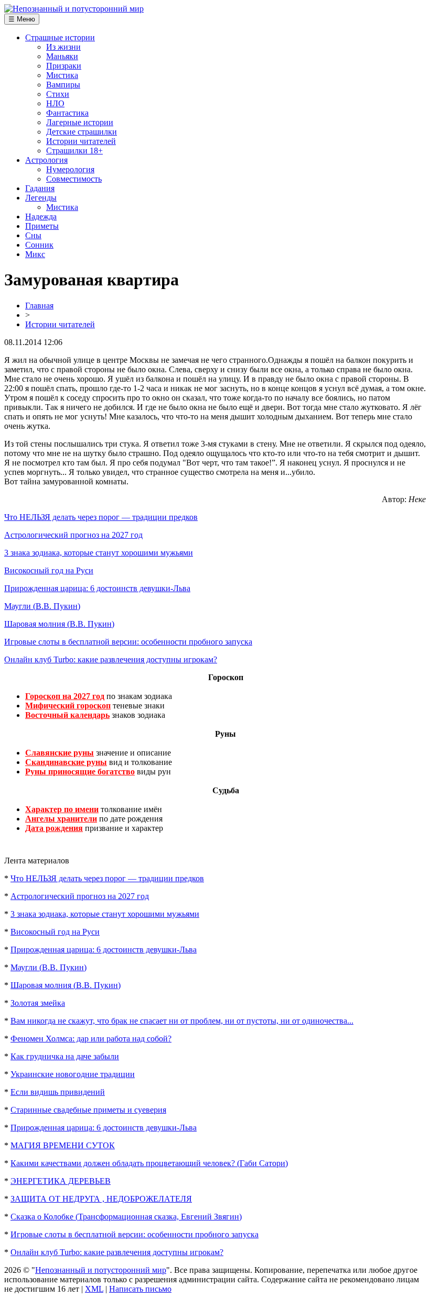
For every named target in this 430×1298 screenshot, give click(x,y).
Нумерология (70, 169)
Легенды (41, 197)
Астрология (46, 160)
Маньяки (62, 56)
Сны (33, 235)
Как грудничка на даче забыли (64, 1056)
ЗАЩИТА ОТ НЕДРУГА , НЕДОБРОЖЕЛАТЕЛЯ (101, 1198)
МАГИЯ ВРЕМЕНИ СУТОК (62, 1145)
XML (94, 1288)
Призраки (63, 65)
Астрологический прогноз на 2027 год (73, 534)
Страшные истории (60, 37)
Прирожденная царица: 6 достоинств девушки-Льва (97, 588)
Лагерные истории (79, 122)
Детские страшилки (81, 131)
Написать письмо (140, 1288)
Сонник (39, 244)
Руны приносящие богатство (80, 771)
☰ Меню (21, 19)
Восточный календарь (67, 715)
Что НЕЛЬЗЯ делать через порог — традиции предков (101, 517)
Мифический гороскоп (68, 705)
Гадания (40, 188)
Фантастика (67, 112)
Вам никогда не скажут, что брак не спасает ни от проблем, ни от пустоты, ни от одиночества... (181, 1020)
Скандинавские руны (66, 762)
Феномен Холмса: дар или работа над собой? (90, 1038)
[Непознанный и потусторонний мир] (74, 8)
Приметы (42, 225)
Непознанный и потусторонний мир (100, 1270)
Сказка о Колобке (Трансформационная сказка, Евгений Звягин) (126, 1216)
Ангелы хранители (61, 818)
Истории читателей (81, 141)
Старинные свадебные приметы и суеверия (88, 1109)
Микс (35, 254)
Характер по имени (62, 809)
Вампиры (63, 84)
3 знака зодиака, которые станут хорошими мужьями (98, 552)
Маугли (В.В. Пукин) (42, 606)
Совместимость (74, 178)
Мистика (62, 75)
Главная (39, 305)
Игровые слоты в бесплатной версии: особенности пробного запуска (128, 641)
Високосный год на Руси (48, 570)
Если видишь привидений (57, 1092)
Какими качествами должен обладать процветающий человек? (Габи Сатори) (149, 1163)
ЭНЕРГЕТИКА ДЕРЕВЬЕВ (60, 1181)
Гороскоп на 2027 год (64, 696)
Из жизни (63, 46)
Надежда (41, 216)
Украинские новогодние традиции (72, 1074)
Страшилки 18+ (74, 150)
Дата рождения (54, 828)
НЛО (55, 103)
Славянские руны (59, 752)
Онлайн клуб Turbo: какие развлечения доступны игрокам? (110, 659)
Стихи (57, 94)
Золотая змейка (37, 1003)
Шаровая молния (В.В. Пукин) (59, 623)
